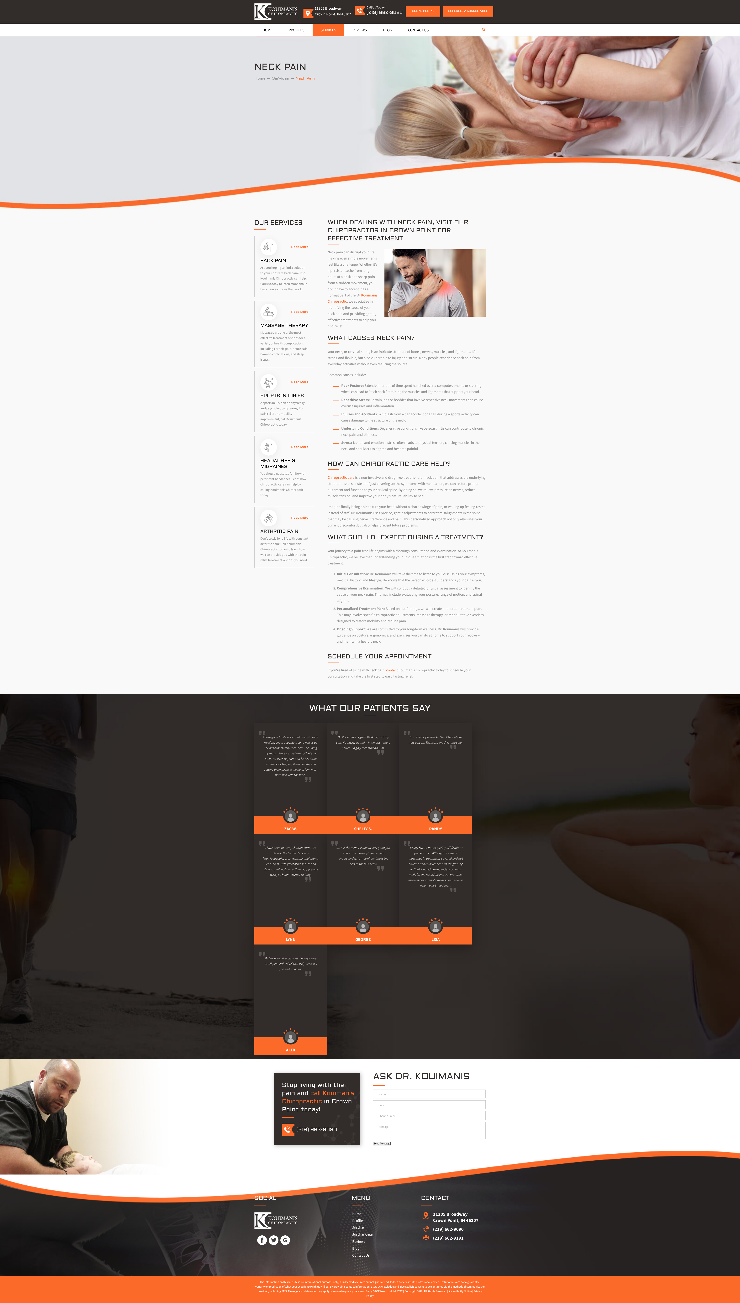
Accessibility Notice (460, 1291)
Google (285, 1240)
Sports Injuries (282, 396)
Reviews (359, 30)
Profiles (296, 30)
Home (267, 30)
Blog (387, 30)
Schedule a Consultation (468, 11)
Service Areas (362, 1234)
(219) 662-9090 (385, 12)
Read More (300, 247)
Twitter (273, 1240)
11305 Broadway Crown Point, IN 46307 (455, 1217)
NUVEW (398, 1291)
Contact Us (418, 30)
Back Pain (273, 260)
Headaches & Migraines (277, 463)
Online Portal (423, 11)
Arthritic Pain (279, 531)
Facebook (262, 1240)
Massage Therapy (284, 325)
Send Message (381, 1143)
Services (328, 30)
